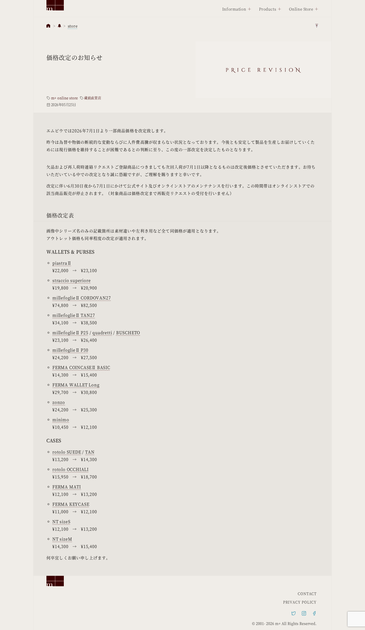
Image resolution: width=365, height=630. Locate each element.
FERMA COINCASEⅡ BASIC (81, 367)
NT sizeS (61, 521)
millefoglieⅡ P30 (70, 350)
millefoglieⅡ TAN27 (73, 315)
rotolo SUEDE (66, 452)
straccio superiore (71, 280)
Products (267, 8)
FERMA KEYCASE (70, 504)
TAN (89, 452)
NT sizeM (62, 539)
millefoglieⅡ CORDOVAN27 (81, 298)
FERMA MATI (66, 487)
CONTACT (307, 593)
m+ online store (64, 98)
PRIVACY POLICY (300, 601)
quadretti (102, 332)
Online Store (301, 8)
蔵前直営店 (92, 98)
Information (234, 8)
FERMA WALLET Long (76, 385)
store (73, 25)
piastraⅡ (61, 263)
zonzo (58, 402)
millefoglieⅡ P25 (70, 332)
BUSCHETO (128, 332)
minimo (60, 419)
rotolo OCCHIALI (70, 469)
